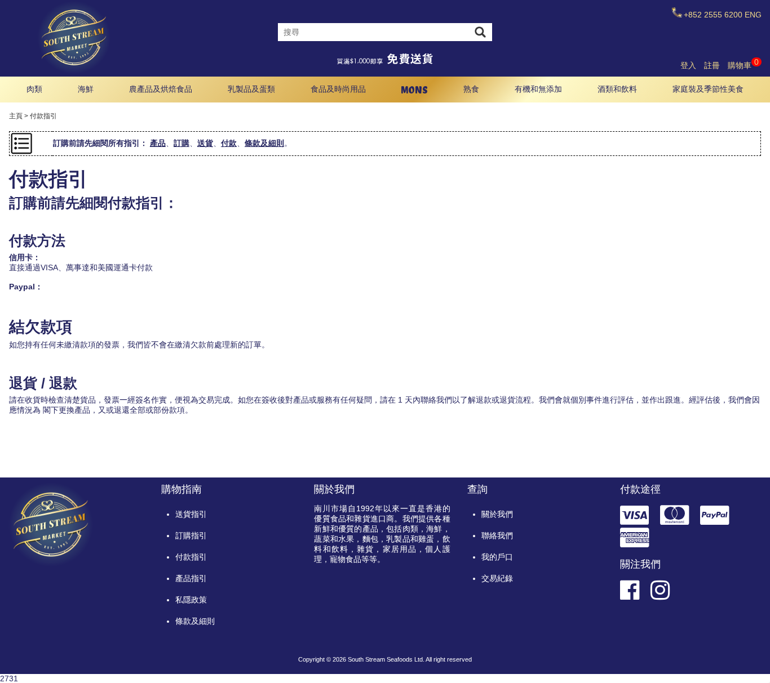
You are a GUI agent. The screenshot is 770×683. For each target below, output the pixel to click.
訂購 (181, 143)
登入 (688, 65)
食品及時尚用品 (338, 88)
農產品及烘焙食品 (160, 88)
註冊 (712, 65)
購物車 (743, 65)
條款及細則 (264, 143)
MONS (414, 90)
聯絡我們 (497, 535)
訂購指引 (191, 535)
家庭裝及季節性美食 (708, 88)
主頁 (16, 116)
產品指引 (191, 578)
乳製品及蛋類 (251, 88)
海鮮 (86, 88)
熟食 (471, 88)
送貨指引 (191, 514)
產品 (158, 143)
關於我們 (497, 514)
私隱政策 (191, 599)
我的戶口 (497, 556)
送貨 (205, 143)
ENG (753, 14)
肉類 (34, 88)
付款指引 (191, 556)
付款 (229, 143)
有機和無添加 (538, 88)
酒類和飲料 (617, 88)
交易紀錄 (497, 578)
